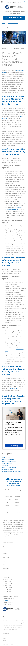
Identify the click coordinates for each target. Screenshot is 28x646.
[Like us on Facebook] (3, 616)
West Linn (7, 490)
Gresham (7, 509)
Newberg (17, 509)
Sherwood (17, 493)
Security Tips (6, 457)
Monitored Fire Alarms (8, 469)
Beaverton (8, 499)
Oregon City (8, 512)
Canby (16, 499)
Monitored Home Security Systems (12, 471)
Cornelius (17, 505)
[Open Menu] (1, 2)
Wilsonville (17, 512)
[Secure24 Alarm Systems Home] (14, 7)
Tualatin (7, 502)
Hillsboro (7, 493)
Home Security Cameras (9, 467)
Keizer (7, 505)
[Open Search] (24, 2)
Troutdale (17, 502)
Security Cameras (7, 463)
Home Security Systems (9, 461)
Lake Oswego (18, 490)
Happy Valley (8, 496)
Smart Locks (5, 465)
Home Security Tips (8, 459)
